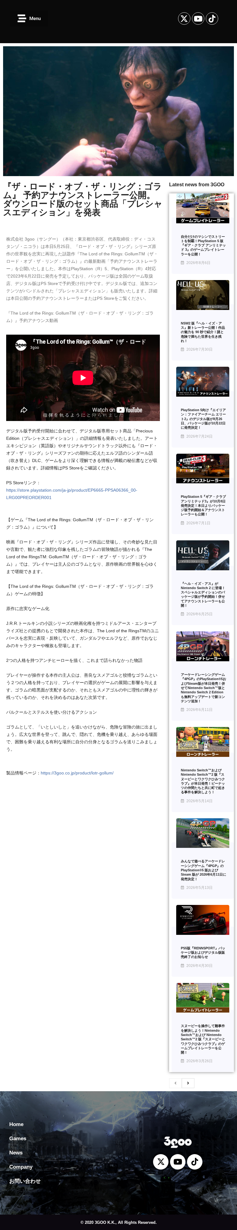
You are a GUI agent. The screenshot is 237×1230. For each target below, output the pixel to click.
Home (16, 1124)
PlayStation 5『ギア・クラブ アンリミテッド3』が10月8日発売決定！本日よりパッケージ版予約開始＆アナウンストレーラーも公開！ (203, 505)
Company (20, 1167)
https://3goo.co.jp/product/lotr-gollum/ (77, 772)
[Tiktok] (212, 18)
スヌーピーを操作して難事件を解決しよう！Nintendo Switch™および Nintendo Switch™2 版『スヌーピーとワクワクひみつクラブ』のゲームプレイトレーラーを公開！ (203, 1039)
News (16, 1153)
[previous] (175, 1083)
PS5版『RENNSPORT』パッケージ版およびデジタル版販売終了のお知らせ (203, 952)
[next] (188, 1083)
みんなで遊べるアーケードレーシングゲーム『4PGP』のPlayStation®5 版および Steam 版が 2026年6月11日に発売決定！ (203, 870)
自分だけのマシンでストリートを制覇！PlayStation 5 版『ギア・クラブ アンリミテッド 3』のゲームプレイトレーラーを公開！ (203, 245)
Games (17, 1138)
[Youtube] (198, 18)
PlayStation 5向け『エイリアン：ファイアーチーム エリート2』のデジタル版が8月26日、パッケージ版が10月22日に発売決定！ (203, 418)
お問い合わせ (25, 1181)
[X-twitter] (184, 18)
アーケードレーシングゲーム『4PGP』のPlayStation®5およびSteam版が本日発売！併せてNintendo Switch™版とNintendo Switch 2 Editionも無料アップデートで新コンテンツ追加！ (203, 688)
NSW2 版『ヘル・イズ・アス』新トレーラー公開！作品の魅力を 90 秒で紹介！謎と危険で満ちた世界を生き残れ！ (203, 332)
